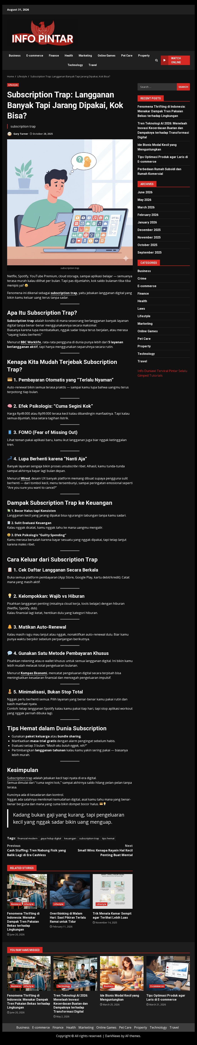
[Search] (156, 60)
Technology (75, 65)
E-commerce (34, 55)
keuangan (70, 838)
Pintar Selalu (178, 371)
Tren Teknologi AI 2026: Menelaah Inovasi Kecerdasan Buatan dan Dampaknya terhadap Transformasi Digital (75, 973)
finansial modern (28, 838)
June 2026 (145, 192)
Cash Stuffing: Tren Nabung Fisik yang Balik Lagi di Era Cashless (36, 850)
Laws (141, 308)
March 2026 (146, 207)
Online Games (106, 55)
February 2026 (148, 215)
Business (15, 55)
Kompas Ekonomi (34, 673)
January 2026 (147, 222)
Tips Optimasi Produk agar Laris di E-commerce (168, 973)
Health (69, 55)
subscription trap (64, 293)
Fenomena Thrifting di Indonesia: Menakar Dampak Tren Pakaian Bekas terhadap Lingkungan (27, 891)
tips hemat (108, 838)
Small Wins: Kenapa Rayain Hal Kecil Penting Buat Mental (105, 850)
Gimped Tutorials (150, 375)
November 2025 (149, 237)
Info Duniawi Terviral (153, 371)
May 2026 (144, 200)
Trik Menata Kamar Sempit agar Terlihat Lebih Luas (113, 891)
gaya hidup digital (51, 838)
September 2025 (150, 252)
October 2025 (147, 245)
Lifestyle (13, 85)
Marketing (85, 55)
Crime (142, 278)
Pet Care (126, 55)
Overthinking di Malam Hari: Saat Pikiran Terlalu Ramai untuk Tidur (70, 891)
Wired (25, 478)
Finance (54, 55)
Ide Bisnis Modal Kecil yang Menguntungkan (122, 973)
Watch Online (176, 60)
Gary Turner (20, 133)
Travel (92, 65)
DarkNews (112, 1036)
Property (143, 55)
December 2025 (149, 230)
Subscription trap (19, 778)
